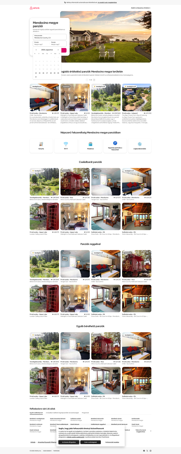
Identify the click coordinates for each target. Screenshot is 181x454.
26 (43, 73)
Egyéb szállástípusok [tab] (36, 413)
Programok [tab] (85, 413)
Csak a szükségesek (90, 442)
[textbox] (41, 44)
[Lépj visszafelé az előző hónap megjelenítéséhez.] (36, 49)
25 (39, 73)
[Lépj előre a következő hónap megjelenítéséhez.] (58, 49)
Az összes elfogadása (69, 442)
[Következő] (94, 79)
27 (47, 73)
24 (36, 73)
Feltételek (56, 451)
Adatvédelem (47, 451)
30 (58, 73)
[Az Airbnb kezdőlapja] (34, 8)
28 (51, 73)
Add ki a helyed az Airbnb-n (140, 8)
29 (54, 73)
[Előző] (87, 79)
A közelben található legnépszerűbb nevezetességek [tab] (62, 413)
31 (36, 77)
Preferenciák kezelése (112, 442)
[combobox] (49, 38)
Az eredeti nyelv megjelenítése (107, 2)
